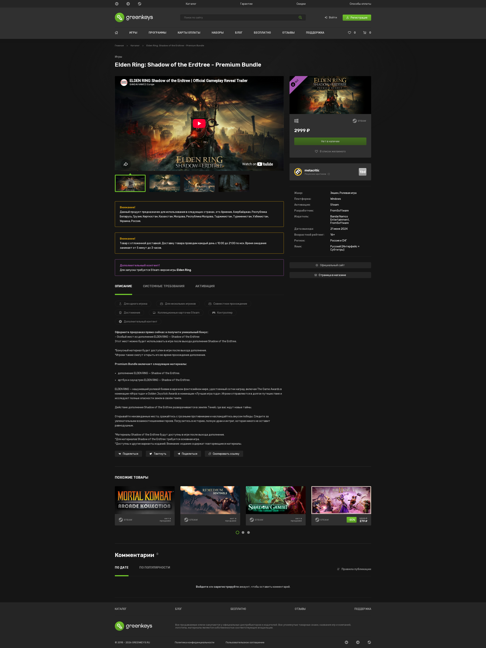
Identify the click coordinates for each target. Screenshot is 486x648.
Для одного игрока (135, 303)
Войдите (202, 586)
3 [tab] (248, 532)
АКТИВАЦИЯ (205, 286)
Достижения (132, 312)
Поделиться (130, 453)
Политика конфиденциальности (194, 642)
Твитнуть (160, 453)
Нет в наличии (330, 141)
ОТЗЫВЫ (288, 32)
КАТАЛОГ (120, 609)
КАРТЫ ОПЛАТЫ (189, 32)
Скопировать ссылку (226, 453)
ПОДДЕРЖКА (315, 32)
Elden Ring (184, 270)
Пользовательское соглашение (245, 642)
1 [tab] (237, 532)
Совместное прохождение (230, 303)
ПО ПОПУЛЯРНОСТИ (154, 567)
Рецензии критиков (315, 174)
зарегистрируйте (226, 586)
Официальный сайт (332, 265)
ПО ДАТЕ (122, 567)
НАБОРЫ (218, 32)
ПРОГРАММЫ (157, 32)
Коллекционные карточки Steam (179, 312)
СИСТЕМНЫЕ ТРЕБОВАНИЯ (164, 286)
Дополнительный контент (140, 321)
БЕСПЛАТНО (262, 32)
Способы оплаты (360, 4)
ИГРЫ (133, 32)
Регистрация (359, 17)
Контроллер (225, 312)
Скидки (301, 4)
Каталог (191, 4)
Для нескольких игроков (180, 303)
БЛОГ (238, 32)
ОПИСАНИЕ (123, 286)
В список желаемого (333, 151)
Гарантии (246, 4)
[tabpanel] (243, 508)
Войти (333, 17)
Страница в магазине (332, 275)
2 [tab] (243, 532)
